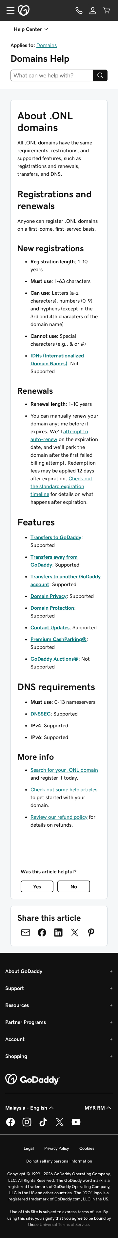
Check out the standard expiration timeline (61, 486)
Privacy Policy (56, 1148)
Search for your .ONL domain (64, 769)
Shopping (16, 1056)
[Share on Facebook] (42, 932)
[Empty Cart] (106, 10)
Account (15, 1039)
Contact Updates (49, 627)
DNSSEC (40, 713)
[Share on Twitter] (75, 932)
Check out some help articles (63, 789)
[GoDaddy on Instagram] (27, 1125)
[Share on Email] (25, 932)
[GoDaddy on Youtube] (76, 1125)
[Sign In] (93, 10)
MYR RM (95, 1107)
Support (14, 988)
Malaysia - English (26, 1107)
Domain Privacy (48, 596)
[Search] (100, 75)
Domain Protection (52, 607)
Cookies (86, 1148)
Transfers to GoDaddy (55, 537)
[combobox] (51, 75)
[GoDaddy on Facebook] (10, 1125)
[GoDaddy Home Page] (32, 1079)
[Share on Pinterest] (91, 932)
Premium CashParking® (58, 639)
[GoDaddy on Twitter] (59, 1125)
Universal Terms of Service (64, 1224)
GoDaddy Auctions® (54, 658)
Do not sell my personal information (59, 1161)
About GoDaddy (23, 971)
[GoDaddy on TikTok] (43, 1125)
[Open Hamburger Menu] (7, 10)
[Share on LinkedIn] (58, 932)
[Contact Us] (79, 10)
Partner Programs (25, 1022)
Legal (29, 1148)
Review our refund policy (59, 816)
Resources (17, 1005)
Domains (46, 45)
